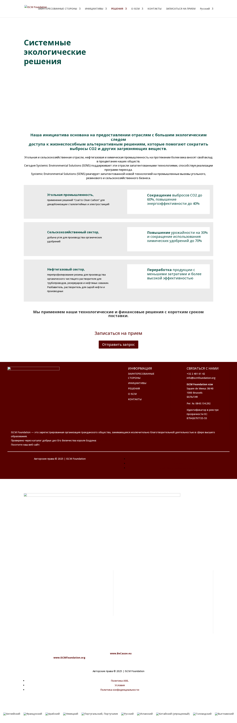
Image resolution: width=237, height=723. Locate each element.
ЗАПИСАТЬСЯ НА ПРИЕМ (181, 8)
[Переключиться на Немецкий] (70, 714)
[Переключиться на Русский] (127, 714)
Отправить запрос (118, 344)
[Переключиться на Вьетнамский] (224, 714)
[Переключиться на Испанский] (144, 714)
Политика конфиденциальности (178, 468)
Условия (178, 463)
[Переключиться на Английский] (12, 714)
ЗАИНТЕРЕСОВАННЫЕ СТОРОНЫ (57, 8)
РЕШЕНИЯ (117, 8)
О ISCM (135, 8)
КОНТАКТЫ (155, 8)
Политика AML (178, 459)
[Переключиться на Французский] (33, 714)
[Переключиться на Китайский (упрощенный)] (172, 714)
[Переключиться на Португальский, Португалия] (100, 714)
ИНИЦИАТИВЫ (94, 8)
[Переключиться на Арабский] (52, 714)
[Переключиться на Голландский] (202, 714)
